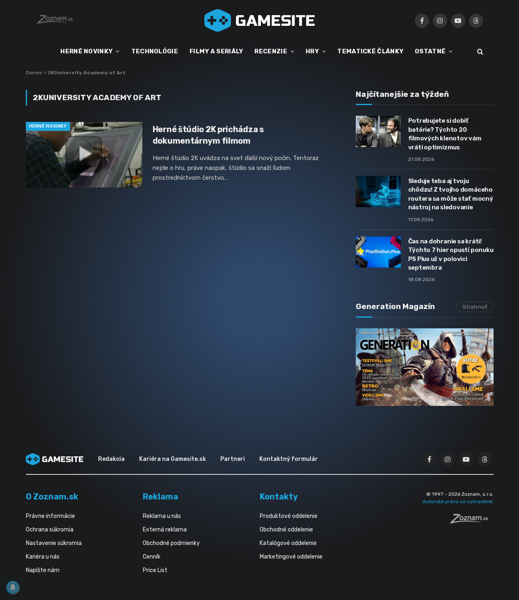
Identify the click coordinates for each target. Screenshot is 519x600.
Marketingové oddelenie (291, 556)
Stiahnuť (474, 307)
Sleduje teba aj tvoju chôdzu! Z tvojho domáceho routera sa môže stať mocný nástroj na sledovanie (450, 194)
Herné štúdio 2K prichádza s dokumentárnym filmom (208, 134)
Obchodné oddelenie (286, 529)
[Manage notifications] (12, 587)
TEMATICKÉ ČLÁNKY (370, 51)
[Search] (479, 51)
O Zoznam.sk (52, 497)
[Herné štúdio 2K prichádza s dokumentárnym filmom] (84, 155)
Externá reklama (165, 529)
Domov (34, 73)
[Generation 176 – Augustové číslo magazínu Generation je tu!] (425, 367)
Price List (155, 570)
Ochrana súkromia (49, 529)
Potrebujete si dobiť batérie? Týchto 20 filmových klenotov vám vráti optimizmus (445, 134)
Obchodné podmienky (171, 543)
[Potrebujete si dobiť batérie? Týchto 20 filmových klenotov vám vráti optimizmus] (378, 131)
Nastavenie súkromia (54, 543)
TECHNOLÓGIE (154, 51)
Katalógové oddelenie (288, 543)
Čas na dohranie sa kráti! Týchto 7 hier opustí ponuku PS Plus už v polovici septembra (451, 254)
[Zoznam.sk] (472, 521)
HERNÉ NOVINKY (86, 51)
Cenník (151, 556)
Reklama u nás (162, 516)
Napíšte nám (42, 570)
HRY (312, 51)
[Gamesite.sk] (259, 20)
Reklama (160, 497)
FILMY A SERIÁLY (216, 51)
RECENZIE (270, 51)
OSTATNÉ (430, 51)
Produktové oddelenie (289, 516)
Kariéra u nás (42, 556)
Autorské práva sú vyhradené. (458, 501)
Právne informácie (50, 516)
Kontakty (279, 497)
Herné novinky (48, 126)
